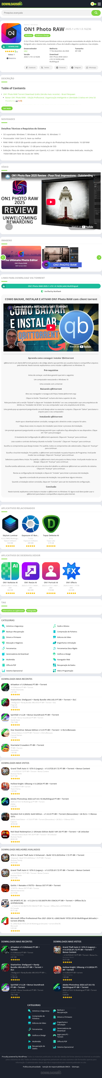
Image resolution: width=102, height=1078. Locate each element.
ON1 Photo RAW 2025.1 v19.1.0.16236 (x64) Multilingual (53, 286)
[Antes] (3, 257)
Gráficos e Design (42, 35)
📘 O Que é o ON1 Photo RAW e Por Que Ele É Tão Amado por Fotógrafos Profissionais (43, 105)
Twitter (46, 67)
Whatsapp (92, 67)
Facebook (32, 67)
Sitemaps (75, 1067)
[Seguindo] (99, 257)
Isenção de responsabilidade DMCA (56, 1067)
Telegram (78, 67)
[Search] (96, 13)
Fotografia (31, 610)
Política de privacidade (32, 1067)
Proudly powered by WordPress (14, 1056)
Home (26, 24)
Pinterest (62, 67)
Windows (34, 24)
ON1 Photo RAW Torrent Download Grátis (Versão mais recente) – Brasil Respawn (39, 94)
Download (13, 46)
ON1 (25, 51)
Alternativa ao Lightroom (13, 610)
